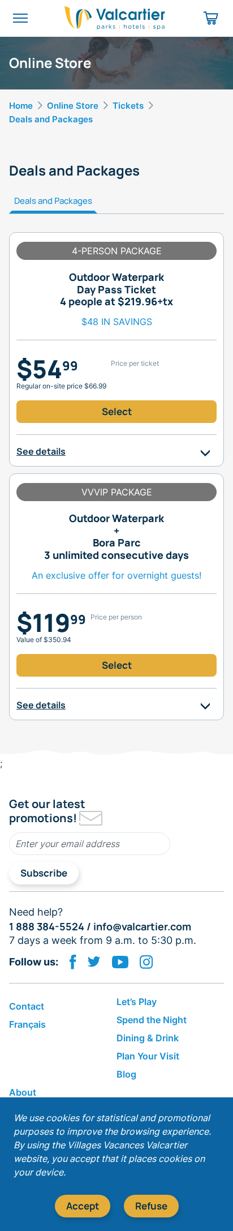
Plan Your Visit (147, 1056)
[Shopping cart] (211, 18)
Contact (26, 1006)
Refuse (151, 1205)
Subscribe (43, 872)
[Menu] (20, 18)
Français (27, 1024)
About (22, 1092)
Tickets (128, 105)
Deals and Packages (53, 201)
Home (21, 105)
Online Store (72, 105)
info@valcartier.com (142, 926)
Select (117, 411)
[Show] (205, 451)
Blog (126, 1074)
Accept (82, 1205)
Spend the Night (151, 1019)
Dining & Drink (147, 1038)
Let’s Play (136, 1001)
